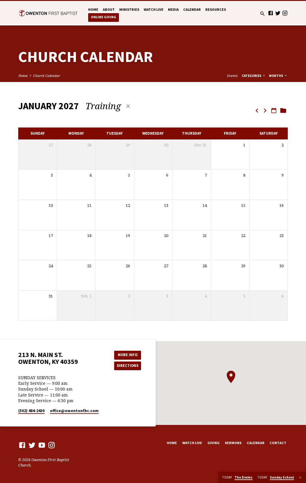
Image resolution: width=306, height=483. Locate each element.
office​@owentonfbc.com (74, 410)
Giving (213, 443)
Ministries (129, 9)
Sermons (233, 443)
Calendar (192, 9)
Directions (127, 365)
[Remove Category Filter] (128, 106)
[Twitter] (278, 13)
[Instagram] (285, 13)
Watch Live (153, 9)
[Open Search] (262, 14)
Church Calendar (46, 75)
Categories (252, 76)
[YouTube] (42, 445)
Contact (278, 443)
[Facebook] (270, 13)
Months (276, 76)
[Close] (300, 477)
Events (232, 75)
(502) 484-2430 (31, 410)
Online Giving (103, 17)
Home (93, 9)
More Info (127, 355)
